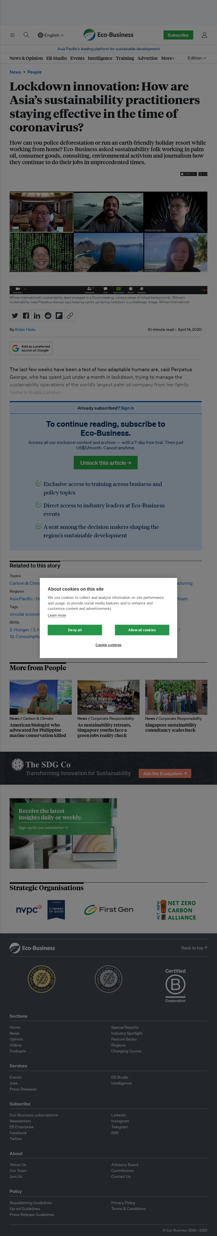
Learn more (57, 615)
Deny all (75, 630)
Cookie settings (108, 645)
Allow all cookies (142, 630)
